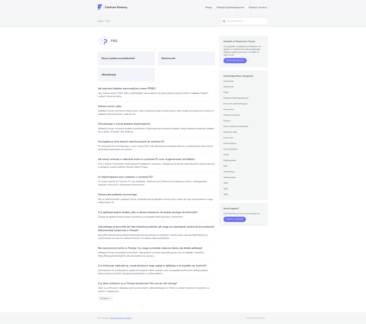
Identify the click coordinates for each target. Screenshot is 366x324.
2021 (225, 194)
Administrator (229, 177)
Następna (104, 298)
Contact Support (234, 219)
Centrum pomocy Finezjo (120, 318)
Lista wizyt (228, 137)
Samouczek (228, 86)
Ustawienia (228, 81)
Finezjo (208, 7)
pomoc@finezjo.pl (235, 60)
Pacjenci (227, 120)
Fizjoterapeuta (229, 160)
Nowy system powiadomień (235, 126)
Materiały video (230, 132)
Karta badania (229, 143)
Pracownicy (228, 109)
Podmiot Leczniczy (258, 7)
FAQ (225, 166)
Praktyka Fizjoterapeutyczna (230, 7)
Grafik (226, 154)
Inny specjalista (230, 149)
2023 (225, 183)
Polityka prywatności (255, 318)
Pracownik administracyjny (235, 103)
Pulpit (226, 92)
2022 (225, 188)
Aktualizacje (228, 171)
